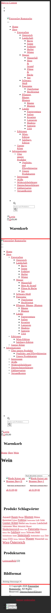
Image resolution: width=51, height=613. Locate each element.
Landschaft (27, 38)
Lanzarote (32, 120)
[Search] (15, 209)
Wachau (15, 539)
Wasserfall (32, 57)
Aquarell (6, 517)
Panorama (27, 86)
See (29, 77)
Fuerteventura (34, 111)
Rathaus (4, 532)
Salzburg (15, 532)
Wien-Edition (25, 135)
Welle (46, 539)
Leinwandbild (9, 560)
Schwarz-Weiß (26, 82)
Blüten (37, 517)
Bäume (30, 103)
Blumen (31, 105)
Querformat (33, 88)
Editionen (22, 131)
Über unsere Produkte (21, 157)
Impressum (22, 176)
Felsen (14, 520)
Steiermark (23, 535)
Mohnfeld (22, 526)
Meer (15, 526)
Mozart (29, 526)
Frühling (31, 46)
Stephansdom (35, 535)
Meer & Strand (28, 285)
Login (12, 216)
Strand (42, 535)
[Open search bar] (14, 203)
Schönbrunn (7, 535)
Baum (14, 516)
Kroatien (31, 117)
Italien (30, 114)
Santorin (31, 125)
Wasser (25, 55)
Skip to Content (9, 2)
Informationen (19, 151)
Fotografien (23, 32)
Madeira (31, 122)
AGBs (20, 179)
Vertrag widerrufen (25, 599)
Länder (25, 108)
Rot (9, 532)
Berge (30, 40)
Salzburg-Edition (27, 141)
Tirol (47, 535)
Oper (25, 529)
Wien (5, 542)
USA (29, 128)
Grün (42, 520)
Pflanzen (43, 529)
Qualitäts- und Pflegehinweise (31, 353)
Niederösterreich (10, 529)
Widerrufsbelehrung (27, 182)
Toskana (4, 539)
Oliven (22, 529)
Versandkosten (24, 190)
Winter (30, 52)
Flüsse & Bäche (29, 288)
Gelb (37, 520)
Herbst (30, 49)
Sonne (30, 43)
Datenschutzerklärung (28, 185)
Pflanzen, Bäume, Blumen (26, 97)
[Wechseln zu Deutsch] (11, 605)
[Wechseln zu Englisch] (11, 607)
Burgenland (7, 520)
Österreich (27, 35)
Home (15, 26)
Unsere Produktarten (28, 172)
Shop (14, 29)
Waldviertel (21, 539)
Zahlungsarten (24, 187)
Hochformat (33, 91)
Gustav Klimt (20, 147)
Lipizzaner (7, 526)
